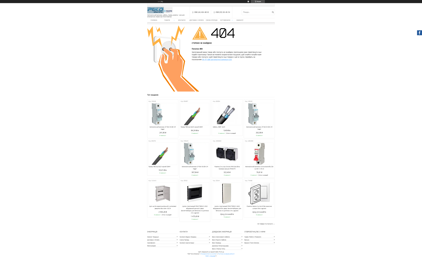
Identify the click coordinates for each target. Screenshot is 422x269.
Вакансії (239, 20)
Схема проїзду (211, 20)
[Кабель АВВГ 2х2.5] (227, 114)
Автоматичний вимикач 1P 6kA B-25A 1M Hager (195, 168)
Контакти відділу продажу (188, 237)
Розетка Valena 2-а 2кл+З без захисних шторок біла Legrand (259, 207)
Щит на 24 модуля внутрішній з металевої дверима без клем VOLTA (162, 207)
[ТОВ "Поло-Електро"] (160, 10)
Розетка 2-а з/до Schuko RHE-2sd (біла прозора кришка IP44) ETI (227, 168)
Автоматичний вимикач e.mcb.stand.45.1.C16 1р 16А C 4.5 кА (259, 168)
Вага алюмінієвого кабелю (221, 237)
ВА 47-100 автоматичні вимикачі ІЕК (217, 59)
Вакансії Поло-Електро (251, 243)
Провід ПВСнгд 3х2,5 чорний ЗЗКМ (192, 127)
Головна (154, 20)
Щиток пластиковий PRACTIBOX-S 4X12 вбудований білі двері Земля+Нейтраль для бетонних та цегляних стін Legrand (227, 208)
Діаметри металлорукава (220, 246)
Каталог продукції (153, 237)
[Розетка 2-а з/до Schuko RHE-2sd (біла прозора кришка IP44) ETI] (227, 154)
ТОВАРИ (167, 20)
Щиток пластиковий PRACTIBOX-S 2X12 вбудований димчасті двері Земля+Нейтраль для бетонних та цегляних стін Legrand (195, 209)
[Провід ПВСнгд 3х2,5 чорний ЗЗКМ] (195, 114)
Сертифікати (225, 20)
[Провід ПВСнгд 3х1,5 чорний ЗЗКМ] (162, 154)
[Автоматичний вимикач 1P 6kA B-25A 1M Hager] (195, 154)
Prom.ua (221, 252)
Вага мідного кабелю (219, 240)
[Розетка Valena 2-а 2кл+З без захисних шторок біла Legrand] (259, 193)
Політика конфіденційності (226, 254)
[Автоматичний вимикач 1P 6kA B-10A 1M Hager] (162, 114)
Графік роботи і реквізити (252, 237)
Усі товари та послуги (265, 224)
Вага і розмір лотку (218, 249)
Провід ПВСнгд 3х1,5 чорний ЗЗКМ (159, 166)
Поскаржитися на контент (209, 254)
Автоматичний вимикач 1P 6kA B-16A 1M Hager (259, 128)
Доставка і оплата (196, 20)
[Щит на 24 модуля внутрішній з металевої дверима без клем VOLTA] (162, 193)
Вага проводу (216, 243)
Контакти (181, 20)
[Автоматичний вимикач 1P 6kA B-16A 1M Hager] (259, 114)
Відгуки (246, 240)
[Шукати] (273, 12)
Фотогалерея (151, 246)
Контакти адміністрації (187, 243)
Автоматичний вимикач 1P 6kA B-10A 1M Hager (163, 128)
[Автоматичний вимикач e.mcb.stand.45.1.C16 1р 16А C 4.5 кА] (259, 154)
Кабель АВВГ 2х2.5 (219, 127)
